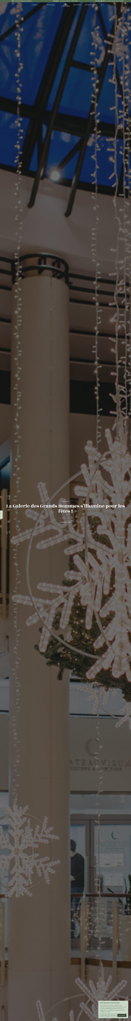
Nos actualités (77, 4)
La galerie (34, 4)
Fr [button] (102, 4)
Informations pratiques (91, 4)
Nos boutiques (51, 4)
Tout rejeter (113, 1015)
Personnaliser (104, 1015)
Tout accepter (122, 1015)
